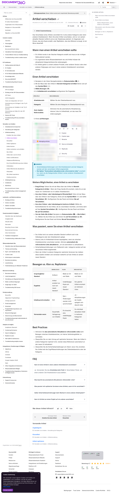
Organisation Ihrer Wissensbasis (14, 24)
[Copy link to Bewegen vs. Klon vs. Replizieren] (69, 264)
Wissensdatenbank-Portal (36, 455)
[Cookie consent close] (38, 473)
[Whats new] (99, 2)
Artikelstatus (10, 166)
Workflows (8, 185)
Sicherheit (8, 306)
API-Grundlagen (9, 89)
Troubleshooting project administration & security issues (16, 319)
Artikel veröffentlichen (13, 157)
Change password (10, 300)
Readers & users (9, 335)
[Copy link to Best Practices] (50, 327)
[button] (108, 7)
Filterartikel (10, 171)
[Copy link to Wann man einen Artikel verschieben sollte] (79, 50)
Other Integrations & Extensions (13, 366)
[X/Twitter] (60, 477)
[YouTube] (68, 477)
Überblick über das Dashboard (13, 216)
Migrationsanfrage (14, 466)
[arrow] (93, 20)
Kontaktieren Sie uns (61, 466)
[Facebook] (56, 477)
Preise (10, 457)
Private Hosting (13, 471)
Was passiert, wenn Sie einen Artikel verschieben (105, 28)
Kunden (11, 455)
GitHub (7, 352)
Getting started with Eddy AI (12, 65)
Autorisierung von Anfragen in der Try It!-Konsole (16, 104)
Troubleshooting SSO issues (12, 287)
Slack (6, 363)
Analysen (31, 469)
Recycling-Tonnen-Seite (11, 227)
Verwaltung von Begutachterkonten (14, 279)
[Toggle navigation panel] (30, 14)
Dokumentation (13, 7)
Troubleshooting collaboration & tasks (15, 238)
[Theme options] (103, 2)
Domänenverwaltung (10, 260)
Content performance (11, 330)
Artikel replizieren (11, 143)
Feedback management (11, 235)
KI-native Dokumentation (11, 21)
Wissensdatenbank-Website (37, 457)
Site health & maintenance (12, 338)
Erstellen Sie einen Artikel (13, 135)
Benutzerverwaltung (10, 273)
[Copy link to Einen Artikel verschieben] (61, 77)
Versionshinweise (10, 383)
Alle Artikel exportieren (13, 174)
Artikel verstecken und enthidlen (15, 149)
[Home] (13, 2)
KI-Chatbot (8, 68)
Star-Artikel (10, 152)
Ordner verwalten (10, 202)
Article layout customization (12, 257)
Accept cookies (8, 490)
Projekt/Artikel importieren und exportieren (13, 309)
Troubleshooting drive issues (13, 208)
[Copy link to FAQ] (39, 359)
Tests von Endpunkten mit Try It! (14, 101)
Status (57, 460)
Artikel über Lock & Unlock (14, 154)
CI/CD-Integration (10, 98)
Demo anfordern (13, 463)
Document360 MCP (10, 79)
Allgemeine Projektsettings (12, 298)
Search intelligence (10, 333)
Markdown (8, 46)
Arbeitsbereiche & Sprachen (12, 126)
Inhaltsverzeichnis (11, 177)
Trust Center (76, 490)
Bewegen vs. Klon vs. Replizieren (104, 31)
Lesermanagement (10, 276)
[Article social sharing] (78, 26)
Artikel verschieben (12, 138)
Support (57, 457)
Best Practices (99, 34)
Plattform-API (32, 466)
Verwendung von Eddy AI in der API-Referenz (15, 111)
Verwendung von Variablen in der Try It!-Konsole (16, 107)
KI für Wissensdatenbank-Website (14, 73)
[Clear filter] (26, 12)
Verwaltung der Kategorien (12, 129)
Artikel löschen (11, 146)
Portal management (10, 303)
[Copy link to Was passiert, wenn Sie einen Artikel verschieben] (35, 230)
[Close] (85, 13)
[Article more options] (85, 26)
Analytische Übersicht (11, 327)
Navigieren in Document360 (12, 27)
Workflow (31, 471)
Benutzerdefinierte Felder (12, 188)
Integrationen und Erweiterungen (38, 463)
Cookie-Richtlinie (100, 490)
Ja (61, 408)
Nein (71, 408)
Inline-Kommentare (10, 233)
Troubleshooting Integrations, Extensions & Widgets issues (16, 371)
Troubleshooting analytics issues (14, 341)
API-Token (8, 95)
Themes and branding (11, 249)
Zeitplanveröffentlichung (13, 160)
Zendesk (7, 354)
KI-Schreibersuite (10, 70)
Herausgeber (8, 43)
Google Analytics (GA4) (11, 360)
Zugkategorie (37, 428)
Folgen (71, 26)
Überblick (7, 40)
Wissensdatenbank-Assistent (37, 460)
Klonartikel (9, 140)
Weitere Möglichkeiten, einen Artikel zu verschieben (105, 23)
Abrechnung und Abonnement (13, 315)
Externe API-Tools (10, 115)
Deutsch (112, 2)
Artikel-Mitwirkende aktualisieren (15, 168)
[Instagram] (72, 477)
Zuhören (84, 22)
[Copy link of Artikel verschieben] (58, 19)
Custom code (9, 254)
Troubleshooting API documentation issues (15, 118)
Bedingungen (67, 490)
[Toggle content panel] (90, 14)
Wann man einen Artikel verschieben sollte (105, 16)
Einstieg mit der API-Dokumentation (14, 92)
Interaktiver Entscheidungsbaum (14, 52)
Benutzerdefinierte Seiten (12, 49)
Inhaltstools (8, 182)
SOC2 (108, 490)
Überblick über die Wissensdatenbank (15, 246)
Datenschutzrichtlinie (88, 490)
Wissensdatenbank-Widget (12, 368)
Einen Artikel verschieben (102, 20)
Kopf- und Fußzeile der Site (12, 251)
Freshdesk (8, 357)
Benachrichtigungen (10, 313)
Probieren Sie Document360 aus (84, 2)
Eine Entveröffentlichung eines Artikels (17, 163)
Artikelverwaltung (39, 7)
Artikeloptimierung (10, 180)
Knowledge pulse (10, 76)
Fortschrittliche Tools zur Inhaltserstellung (16, 54)
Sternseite (8, 224)
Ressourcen (12, 460)
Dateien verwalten (10, 205)
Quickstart (8, 30)
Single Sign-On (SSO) (11, 284)
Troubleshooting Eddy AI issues (13, 82)
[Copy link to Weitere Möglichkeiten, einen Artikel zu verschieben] (81, 182)
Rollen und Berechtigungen (12, 281)
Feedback (58, 463)
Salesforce (8, 349)
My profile (8, 295)
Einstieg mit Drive (9, 200)
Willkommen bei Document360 (13, 19)
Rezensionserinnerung (11, 230)
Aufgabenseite (9, 219)
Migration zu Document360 (12, 33)
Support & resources (10, 380)
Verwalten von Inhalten (26, 7)
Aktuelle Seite (9, 221)
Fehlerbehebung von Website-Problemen (16, 265)
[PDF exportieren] (81, 26)
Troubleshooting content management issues (15, 191)
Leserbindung (9, 263)
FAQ (96, 37)
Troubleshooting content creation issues (16, 57)
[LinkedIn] (64, 477)
